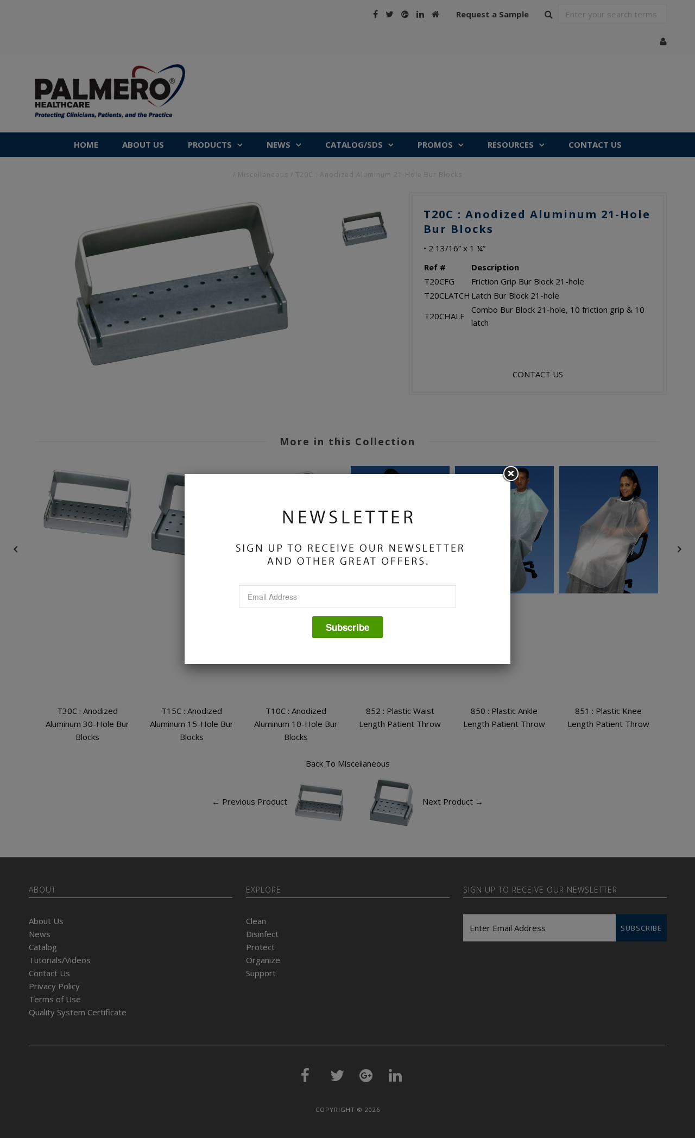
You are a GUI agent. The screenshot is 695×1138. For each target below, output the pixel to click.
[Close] (510, 474)
